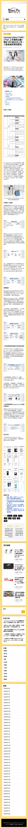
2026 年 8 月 (7, 688)
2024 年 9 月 (7, 754)
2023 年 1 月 (7, 811)
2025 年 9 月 (7, 719)
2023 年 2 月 (7, 808)
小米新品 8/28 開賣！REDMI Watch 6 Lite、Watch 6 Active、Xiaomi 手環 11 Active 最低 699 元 (14, 640)
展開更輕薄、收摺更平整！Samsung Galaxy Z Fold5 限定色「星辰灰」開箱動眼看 (15, 510)
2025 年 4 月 (7, 734)
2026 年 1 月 (7, 708)
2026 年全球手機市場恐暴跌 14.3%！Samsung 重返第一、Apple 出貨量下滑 (19, 581)
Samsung (10, 515)
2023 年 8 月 (7, 791)
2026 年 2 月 (7, 705)
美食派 (5, 676)
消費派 (5, 665)
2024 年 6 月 (7, 762)
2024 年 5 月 (7, 765)
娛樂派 (5, 656)
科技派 (8, 34)
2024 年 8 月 (7, 756)
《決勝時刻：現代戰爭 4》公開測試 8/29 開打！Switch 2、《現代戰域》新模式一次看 (14, 634)
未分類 (5, 662)
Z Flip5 (15, 515)
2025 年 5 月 (7, 731)
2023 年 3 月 (7, 805)
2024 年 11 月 (7, 748)
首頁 (4, 25)
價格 (14, 518)
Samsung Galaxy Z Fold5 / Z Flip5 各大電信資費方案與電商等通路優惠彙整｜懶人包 (15, 501)
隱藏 (11, 91)
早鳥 (18, 518)
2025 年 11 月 (7, 714)
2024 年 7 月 (7, 759)
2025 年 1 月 (7, 742)
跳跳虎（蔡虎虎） (9, 47)
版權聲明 (12, 824)
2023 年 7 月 (7, 793)
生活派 (5, 668)
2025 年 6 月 (7, 728)
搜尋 (4, 609)
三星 (5, 518)
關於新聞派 (20, 824)
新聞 (5, 34)
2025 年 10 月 (7, 717)
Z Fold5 (20, 515)
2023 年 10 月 (7, 785)
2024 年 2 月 (7, 774)
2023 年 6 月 (7, 796)
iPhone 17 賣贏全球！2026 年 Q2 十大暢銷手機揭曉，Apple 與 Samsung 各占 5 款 (19, 553)
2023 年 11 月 (7, 782)
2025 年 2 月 (7, 739)
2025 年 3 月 (7, 737)
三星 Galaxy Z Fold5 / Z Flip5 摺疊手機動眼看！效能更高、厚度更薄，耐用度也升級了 (15, 506)
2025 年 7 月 (7, 725)
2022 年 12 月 (7, 813)
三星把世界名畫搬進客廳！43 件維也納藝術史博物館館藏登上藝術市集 (19, 595)
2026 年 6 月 (7, 694)
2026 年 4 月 (7, 700)
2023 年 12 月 (7, 779)
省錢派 (5, 670)
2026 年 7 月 (7, 691)
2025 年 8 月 (7, 722)
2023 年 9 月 (7, 788)
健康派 (5, 650)
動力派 (5, 653)
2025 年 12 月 (7, 711)
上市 (10, 518)
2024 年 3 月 (7, 771)
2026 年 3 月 (7, 702)
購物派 (5, 679)
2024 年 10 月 (7, 751)
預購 (5, 521)
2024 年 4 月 (7, 768)
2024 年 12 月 (7, 745)
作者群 (15, 824)
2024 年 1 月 (7, 776)
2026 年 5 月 (7, 697)
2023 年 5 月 (7, 799)
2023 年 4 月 (7, 802)
